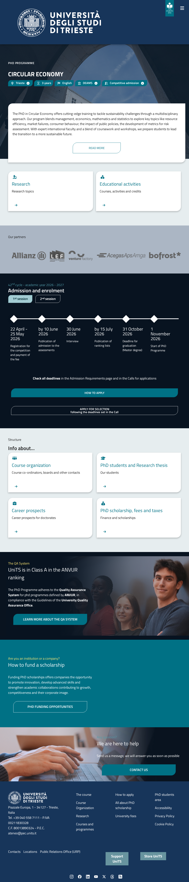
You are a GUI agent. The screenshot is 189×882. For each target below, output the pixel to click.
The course (83, 794)
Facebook (79, 876)
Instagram (71, 876)
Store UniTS (153, 856)
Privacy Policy (164, 815)
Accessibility (163, 807)
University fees (125, 815)
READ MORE (97, 148)
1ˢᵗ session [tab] (20, 298)
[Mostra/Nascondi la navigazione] (182, 8)
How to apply (124, 794)
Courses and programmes (85, 827)
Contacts (14, 851)
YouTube (96, 876)
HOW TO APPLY (94, 393)
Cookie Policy (164, 824)
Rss (120, 876)
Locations (30, 851)
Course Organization (85, 805)
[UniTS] (59, 23)
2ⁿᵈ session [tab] (48, 298)
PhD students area (164, 797)
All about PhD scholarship (125, 805)
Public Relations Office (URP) (60, 851)
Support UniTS (117, 858)
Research (82, 815)
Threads (112, 876)
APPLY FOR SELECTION (94, 410)
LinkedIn (87, 876)
